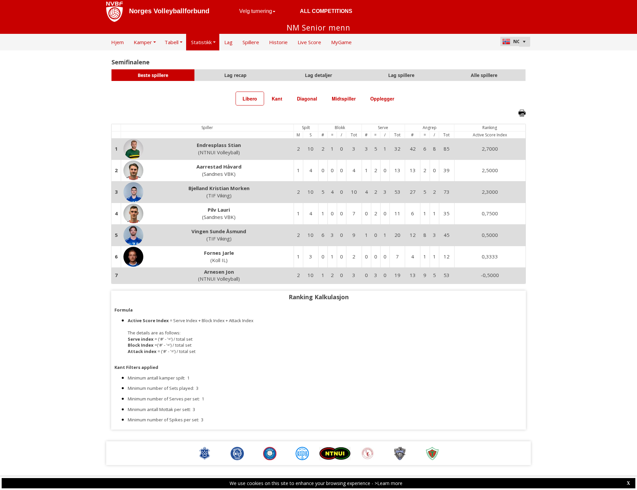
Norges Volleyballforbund (169, 11)
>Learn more (388, 483)
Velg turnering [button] (255, 11)
